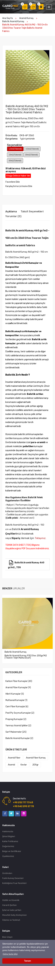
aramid (11, 764)
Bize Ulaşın (7, 937)
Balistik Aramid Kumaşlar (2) (19, 738)
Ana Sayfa (7, 18)
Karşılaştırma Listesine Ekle (19, 186)
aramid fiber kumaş (36, 757)
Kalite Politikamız (10, 841)
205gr (35, 764)
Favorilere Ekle (13, 182)
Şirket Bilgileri (8, 836)
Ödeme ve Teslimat (11, 920)
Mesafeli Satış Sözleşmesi (14, 915)
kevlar (24, 764)
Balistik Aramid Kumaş (13, 21)
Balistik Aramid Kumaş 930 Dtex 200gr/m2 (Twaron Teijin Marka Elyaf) (26, 656)
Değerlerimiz (8, 846)
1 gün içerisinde (27, 138)
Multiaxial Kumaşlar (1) (16, 700)
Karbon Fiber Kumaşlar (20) (19, 681)
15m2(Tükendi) (15, 155)
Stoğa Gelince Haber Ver (18, 175)
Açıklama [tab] (11, 211)
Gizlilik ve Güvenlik (10, 900)
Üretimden (7, 873)
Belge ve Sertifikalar (11, 851)
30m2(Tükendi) (31, 155)
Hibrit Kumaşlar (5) (15, 694)
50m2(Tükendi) (15, 161)
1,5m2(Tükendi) (15, 149)
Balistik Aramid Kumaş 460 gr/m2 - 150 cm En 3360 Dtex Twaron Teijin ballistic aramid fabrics (27, 109)
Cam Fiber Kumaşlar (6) (17, 706)
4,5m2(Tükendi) (32, 149)
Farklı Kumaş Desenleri (13, 878)
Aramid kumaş (26, 18)
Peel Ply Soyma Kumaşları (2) (20, 713)
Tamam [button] (27, 961)
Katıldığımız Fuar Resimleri (14, 883)
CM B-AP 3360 (26, 135)
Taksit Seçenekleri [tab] (32, 211)
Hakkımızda (7, 831)
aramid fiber (14, 757)
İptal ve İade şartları (11, 910)
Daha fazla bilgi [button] (10, 954)
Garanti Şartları (9, 905)
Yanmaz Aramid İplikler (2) (18, 725)
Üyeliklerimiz (8, 856)
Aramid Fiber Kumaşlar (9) (18, 687)
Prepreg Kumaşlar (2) (16, 719)
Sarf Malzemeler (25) (16, 732)
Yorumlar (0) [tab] (13, 216)
